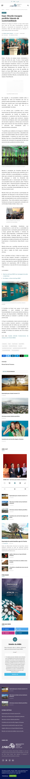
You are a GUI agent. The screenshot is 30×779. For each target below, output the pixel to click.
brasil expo (14, 343)
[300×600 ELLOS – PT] (15, 599)
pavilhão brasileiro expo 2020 (19, 348)
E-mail (15, 652)
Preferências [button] (5, 775)
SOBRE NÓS (5, 740)
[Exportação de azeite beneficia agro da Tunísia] (15, 531)
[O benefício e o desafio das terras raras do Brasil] (5, 568)
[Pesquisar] (28, 5)
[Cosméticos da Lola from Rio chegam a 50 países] (15, 428)
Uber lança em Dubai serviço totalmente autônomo (13, 716)
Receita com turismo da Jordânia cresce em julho (12, 731)
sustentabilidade (6, 350)
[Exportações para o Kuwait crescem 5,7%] (15, 383)
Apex (9, 343)
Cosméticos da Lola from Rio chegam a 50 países (12, 439)
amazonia (4, 343)
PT (11, 1)
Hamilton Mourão (13, 346)
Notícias (4, 12)
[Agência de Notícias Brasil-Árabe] (15, 5)
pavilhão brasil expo (6, 348)
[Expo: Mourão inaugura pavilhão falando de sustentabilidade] (15, 46)
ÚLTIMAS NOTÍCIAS (7, 710)
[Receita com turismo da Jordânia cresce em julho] (5, 562)
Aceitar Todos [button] (13, 775)
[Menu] (2, 5)
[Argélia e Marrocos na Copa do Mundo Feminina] (5, 555)
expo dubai (4, 346)
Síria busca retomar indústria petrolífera (11, 416)
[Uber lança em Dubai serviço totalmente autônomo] (5, 503)
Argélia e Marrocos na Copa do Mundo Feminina (12, 728)
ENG (14, 1)
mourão (20, 346)
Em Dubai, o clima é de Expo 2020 (11, 278)
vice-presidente (15, 350)
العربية (17, 1)
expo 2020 (21, 343)
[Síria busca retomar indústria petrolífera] (15, 406)
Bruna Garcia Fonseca (8, 33)
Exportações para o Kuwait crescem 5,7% (11, 393)
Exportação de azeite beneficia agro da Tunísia (14, 541)
